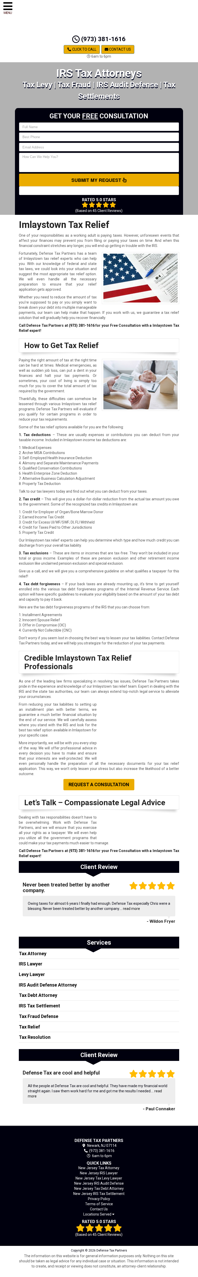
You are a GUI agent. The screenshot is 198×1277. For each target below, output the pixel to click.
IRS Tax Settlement (39, 1005)
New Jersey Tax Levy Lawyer (99, 1178)
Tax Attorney (32, 953)
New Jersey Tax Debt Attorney (99, 1188)
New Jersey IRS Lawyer (99, 1173)
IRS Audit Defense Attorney (48, 985)
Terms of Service (99, 1204)
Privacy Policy (99, 1199)
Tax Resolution (35, 1037)
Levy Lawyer (32, 974)
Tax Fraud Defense (38, 1016)
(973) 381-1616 (103, 39)
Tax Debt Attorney (38, 995)
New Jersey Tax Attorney (98, 1168)
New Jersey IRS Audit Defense (99, 1183)
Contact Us (119, 49)
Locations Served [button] (97, 1214)
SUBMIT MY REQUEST (96, 180)
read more (131, 909)
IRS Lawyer (30, 963)
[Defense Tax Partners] (99, 1133)
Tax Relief (29, 1027)
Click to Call (83, 49)
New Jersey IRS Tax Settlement (99, 1194)
